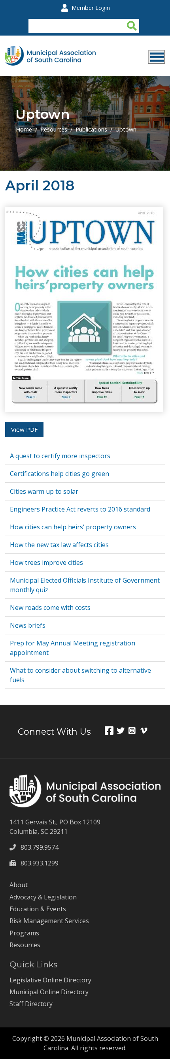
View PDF (24, 429)
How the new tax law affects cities (59, 544)
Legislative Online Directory (50, 980)
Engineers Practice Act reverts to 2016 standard (80, 509)
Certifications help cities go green (59, 473)
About (18, 884)
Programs (24, 933)
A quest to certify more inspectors (60, 455)
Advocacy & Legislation (43, 897)
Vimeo (146, 730)
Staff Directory (31, 1003)
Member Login (91, 7)
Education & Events (37, 909)
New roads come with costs (50, 607)
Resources (53, 129)
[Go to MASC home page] (50, 50)
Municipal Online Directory (49, 992)
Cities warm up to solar (44, 491)
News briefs (27, 625)
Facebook (111, 730)
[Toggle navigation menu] (156, 57)
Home (24, 129)
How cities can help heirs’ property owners (73, 527)
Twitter (122, 730)
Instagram (134, 730)
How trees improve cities (46, 562)
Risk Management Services (49, 920)
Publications (91, 129)
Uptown (125, 129)
